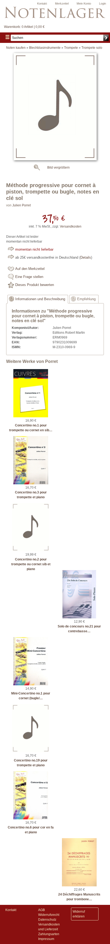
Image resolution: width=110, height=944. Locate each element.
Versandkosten (70, 226)
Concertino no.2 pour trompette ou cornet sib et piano (30, 564)
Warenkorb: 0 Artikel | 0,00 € (24, 27)
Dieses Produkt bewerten (34, 285)
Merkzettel (62, 3)
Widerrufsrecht (48, 915)
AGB (41, 910)
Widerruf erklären (79, 914)
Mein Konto (84, 3)
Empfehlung (86, 299)
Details (85, 257)
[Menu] (7, 38)
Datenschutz (47, 919)
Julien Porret (21, 205)
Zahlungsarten (48, 934)
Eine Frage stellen (29, 277)
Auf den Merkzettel (30, 269)
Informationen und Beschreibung (40, 299)
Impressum (46, 939)
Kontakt (42, 3)
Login (102, 3)
